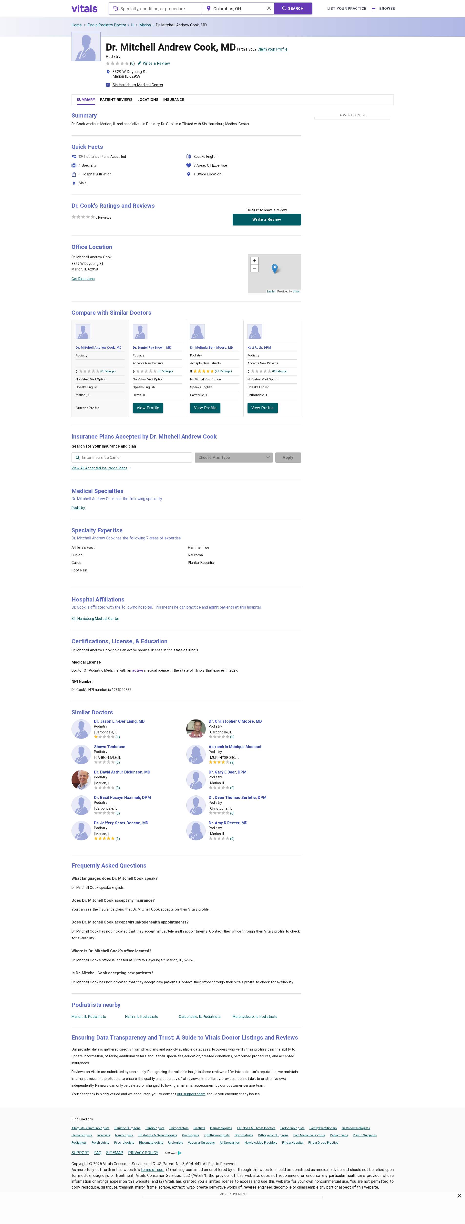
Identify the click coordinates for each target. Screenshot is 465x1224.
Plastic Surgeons (365, 1135)
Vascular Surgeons (201, 1142)
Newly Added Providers (261, 1142)
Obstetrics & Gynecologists (157, 1135)
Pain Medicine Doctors (309, 1135)
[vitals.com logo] (85, 8)
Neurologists (124, 1135)
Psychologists (124, 1142)
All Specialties (230, 1142)
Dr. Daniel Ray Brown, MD (152, 347)
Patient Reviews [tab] (116, 99)
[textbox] (155, 8)
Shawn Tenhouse (109, 747)
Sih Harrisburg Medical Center (138, 85)
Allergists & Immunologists (91, 1128)
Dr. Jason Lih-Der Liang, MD (119, 721)
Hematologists (82, 1135)
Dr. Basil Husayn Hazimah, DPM (122, 797)
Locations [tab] (147, 99)
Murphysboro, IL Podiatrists (255, 1016)
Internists (103, 1135)
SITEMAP (114, 1152)
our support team (191, 1094)
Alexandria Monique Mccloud (235, 747)
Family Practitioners (323, 1128)
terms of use (152, 1169)
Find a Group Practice (323, 1142)
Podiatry (78, 507)
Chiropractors (179, 1128)
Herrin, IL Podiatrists (141, 1016)
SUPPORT (80, 1152)
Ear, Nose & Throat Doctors (256, 1128)
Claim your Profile (273, 49)
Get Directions (83, 279)
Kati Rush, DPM (259, 347)
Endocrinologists (292, 1128)
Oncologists (190, 1135)
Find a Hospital (292, 1142)
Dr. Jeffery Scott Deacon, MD (121, 823)
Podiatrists (79, 1142)
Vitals (296, 291)
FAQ (97, 1152)
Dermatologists (221, 1128)
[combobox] (155, 8)
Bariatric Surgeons (127, 1128)
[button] (275, 269)
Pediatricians (339, 1135)
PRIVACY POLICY (143, 1152)
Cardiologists (155, 1128)
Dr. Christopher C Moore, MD (235, 721)
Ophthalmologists (217, 1135)
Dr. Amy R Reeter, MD (228, 823)
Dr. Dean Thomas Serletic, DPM (238, 797)
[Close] (460, 1196)
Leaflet (271, 291)
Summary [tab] (86, 99)
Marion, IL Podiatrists (89, 1016)
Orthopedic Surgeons (273, 1135)
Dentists (199, 1128)
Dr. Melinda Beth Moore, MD (211, 347)
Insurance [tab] (173, 99)
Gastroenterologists (356, 1128)
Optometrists (244, 1135)
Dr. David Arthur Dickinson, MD (122, 772)
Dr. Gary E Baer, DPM (228, 772)
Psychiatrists (100, 1142)
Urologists (175, 1142)
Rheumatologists (151, 1142)
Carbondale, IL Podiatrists (200, 1016)
